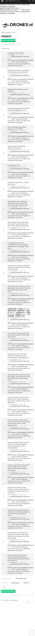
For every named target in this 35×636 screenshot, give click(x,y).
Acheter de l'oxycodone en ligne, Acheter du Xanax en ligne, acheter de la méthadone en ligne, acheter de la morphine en (18, 490)
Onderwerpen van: (6, 578)
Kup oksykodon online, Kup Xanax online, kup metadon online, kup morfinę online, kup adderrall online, (18, 355)
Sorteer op (4, 583)
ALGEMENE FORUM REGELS (16, 53)
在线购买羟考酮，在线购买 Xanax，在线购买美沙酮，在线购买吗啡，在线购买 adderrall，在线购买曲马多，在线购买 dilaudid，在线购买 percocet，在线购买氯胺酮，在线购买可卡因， (19, 312)
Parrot (6, 36)
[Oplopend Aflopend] (27, 582)
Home (3, 32)
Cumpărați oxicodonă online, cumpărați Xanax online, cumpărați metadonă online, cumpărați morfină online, (18, 245)
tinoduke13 (14, 167)
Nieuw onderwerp (8, 40)
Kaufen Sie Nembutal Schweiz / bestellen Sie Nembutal (17, 147)
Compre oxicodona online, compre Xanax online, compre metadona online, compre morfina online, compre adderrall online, (19, 422)
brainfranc (14, 93)
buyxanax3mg (15, 74)
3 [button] (25, 595)
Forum (8, 32)
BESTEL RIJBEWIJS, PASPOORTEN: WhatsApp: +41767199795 (17, 128)
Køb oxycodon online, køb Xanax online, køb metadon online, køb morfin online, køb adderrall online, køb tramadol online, (19, 289)
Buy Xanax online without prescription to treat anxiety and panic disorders (18, 71)
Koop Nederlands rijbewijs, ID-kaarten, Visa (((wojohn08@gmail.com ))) (19, 109)
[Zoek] (19, 44)
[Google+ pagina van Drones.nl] (7, 2)
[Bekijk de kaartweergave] (18, 2)
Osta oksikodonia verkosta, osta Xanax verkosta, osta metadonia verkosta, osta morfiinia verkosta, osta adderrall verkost (19, 512)
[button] (32, 595)
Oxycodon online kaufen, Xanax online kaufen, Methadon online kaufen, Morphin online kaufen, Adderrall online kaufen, (18, 467)
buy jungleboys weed (14, 165)
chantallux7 (14, 131)
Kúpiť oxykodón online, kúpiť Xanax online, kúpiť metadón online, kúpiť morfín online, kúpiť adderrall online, (18, 224)
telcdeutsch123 (15, 112)
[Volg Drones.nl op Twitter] (12, 2)
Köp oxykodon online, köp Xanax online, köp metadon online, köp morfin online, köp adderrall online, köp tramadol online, (19, 377)
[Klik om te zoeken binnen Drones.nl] (33, 2)
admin (12, 55)
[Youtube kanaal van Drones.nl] (10, 2)
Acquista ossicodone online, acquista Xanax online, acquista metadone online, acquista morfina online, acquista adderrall (18, 445)
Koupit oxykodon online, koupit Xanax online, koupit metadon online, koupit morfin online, (18, 335)
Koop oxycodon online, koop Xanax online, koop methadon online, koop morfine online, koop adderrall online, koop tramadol (18, 535)
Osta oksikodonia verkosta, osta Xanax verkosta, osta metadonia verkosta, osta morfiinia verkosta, (19, 267)
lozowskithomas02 (16, 150)
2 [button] (23, 595)
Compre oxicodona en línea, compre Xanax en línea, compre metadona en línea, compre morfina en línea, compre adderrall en (19, 400)
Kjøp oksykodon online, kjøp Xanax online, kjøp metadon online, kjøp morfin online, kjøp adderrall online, (18, 203)
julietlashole (14, 207)
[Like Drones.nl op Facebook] (15, 2)
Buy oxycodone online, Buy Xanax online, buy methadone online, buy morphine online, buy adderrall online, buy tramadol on (19, 557)
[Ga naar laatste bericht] (32, 59)
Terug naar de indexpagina (10, 600)
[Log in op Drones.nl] (29, 2)
